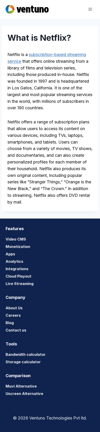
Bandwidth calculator (26, 354)
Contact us (16, 330)
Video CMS (16, 239)
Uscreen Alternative (24, 393)
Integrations (17, 268)
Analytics (14, 261)
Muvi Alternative (21, 386)
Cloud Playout (18, 276)
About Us (14, 308)
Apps (10, 254)
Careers (13, 315)
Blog (10, 322)
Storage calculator (23, 362)
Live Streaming (19, 283)
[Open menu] (90, 9)
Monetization (18, 246)
